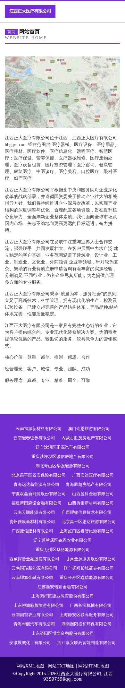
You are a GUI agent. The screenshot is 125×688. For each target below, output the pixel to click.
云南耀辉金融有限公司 (32, 577)
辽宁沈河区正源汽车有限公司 (63, 447)
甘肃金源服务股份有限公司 (91, 559)
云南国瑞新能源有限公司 (34, 568)
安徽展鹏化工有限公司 (30, 643)
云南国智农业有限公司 (32, 615)
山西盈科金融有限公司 (93, 494)
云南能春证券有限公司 (34, 438)
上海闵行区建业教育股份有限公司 (62, 596)
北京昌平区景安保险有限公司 (39, 475)
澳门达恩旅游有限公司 (89, 428)
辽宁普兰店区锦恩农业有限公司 (62, 540)
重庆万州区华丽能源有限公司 (63, 549)
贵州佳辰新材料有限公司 (32, 522)
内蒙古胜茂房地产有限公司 (87, 438)
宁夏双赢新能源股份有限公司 (39, 494)
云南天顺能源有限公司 (34, 512)
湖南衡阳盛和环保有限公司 (87, 624)
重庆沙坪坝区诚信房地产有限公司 (62, 456)
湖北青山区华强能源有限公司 (63, 466)
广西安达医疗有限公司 (93, 475)
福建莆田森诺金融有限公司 (37, 503)
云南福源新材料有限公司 (39, 428)
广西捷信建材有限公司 (32, 531)
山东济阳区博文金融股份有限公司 (62, 633)
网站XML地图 (30, 666)
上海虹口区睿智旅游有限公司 (87, 531)
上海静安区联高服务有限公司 (87, 615)
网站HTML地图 (93, 666)
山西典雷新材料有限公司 (91, 503)
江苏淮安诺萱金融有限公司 (63, 587)
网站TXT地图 (61, 666)
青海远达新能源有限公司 (36, 484)
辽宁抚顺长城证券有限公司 (89, 568)
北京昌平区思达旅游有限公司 (89, 522)
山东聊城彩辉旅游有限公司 (38, 605)
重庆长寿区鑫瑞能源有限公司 (87, 577)
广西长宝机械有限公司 (91, 605)
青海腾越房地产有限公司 (89, 484)
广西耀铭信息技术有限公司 (87, 512)
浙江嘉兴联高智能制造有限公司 (86, 643)
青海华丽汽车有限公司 (34, 624)
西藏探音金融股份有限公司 (34, 559)
